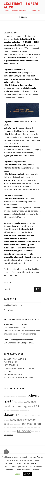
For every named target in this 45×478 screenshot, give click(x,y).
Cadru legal (8, 307)
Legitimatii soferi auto (13, 302)
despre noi (12, 411)
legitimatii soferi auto (10, 428)
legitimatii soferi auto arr (11, 407)
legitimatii (10, 431)
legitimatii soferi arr (10, 424)
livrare (18, 424)
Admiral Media (18, 399)
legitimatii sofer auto (28, 412)
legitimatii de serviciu (22, 393)
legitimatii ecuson (15, 421)
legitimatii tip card (24, 407)
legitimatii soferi (31, 420)
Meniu (24, 17)
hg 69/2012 (24, 427)
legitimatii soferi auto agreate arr (30, 424)
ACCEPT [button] (27, 474)
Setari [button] (17, 474)
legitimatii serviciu (9, 393)
